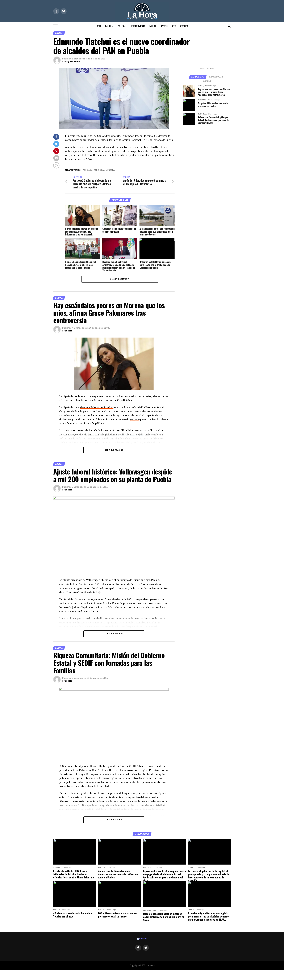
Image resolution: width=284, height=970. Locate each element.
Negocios (184, 26)
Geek (174, 26)
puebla (111, 170)
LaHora (68, 331)
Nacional (109, 26)
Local (98, 26)
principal (100, 170)
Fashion (152, 26)
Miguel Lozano (72, 61)
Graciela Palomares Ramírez (96, 407)
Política (121, 26)
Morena (134, 419)
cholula (88, 170)
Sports (164, 26)
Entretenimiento (137, 26)
